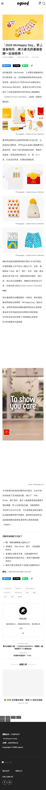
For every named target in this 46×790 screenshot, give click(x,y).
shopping (18, 592)
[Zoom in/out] (2, 717)
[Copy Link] (31, 65)
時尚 (5, 596)
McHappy (7, 592)
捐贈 (34, 592)
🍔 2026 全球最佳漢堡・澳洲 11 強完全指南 (23, 700)
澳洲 (12, 596)
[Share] (13, 717)
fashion (18, 588)
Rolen (11, 57)
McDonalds (29, 588)
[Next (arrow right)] (7, 720)
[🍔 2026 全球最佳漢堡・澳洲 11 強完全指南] (23, 682)
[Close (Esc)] (18, 717)
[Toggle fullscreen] (7, 717)
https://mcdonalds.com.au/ (19, 572)
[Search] (43, 3)
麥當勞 (20, 596)
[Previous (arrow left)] (2, 720)
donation (7, 588)
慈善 (27, 592)
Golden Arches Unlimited (15, 97)
